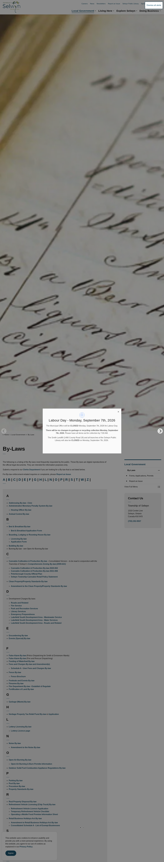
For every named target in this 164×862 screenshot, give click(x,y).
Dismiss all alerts (154, 5)
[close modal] (118, 411)
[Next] (160, 431)
